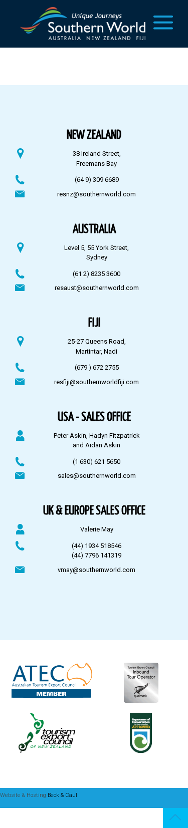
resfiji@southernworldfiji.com (96, 382)
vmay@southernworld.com (96, 570)
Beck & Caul (62, 795)
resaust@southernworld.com (97, 288)
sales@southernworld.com (97, 475)
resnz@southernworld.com (96, 194)
